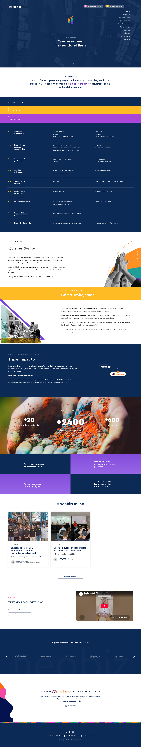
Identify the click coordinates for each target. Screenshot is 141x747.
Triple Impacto (125, 27)
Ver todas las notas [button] (70, 576)
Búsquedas (126, 30)
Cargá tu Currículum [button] (116, 6)
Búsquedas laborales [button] (94, 6)
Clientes (127, 33)
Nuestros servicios (124, 17)
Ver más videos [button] (20, 614)
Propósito (126, 14)
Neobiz (125, 36)
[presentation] (7, 428)
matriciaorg (72, 706)
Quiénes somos (125, 21)
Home (128, 11)
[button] (73, 64)
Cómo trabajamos (124, 24)
